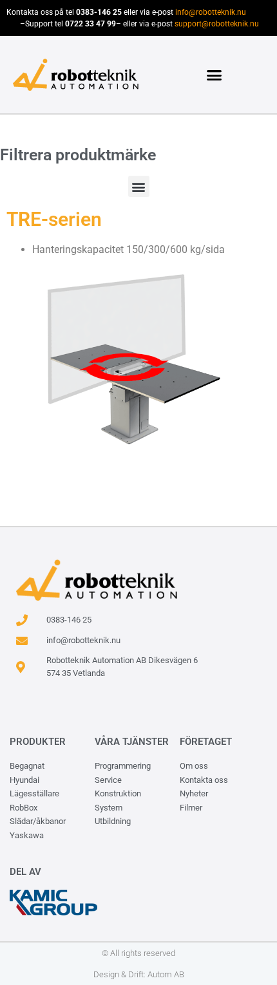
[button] (214, 74)
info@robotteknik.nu (210, 12)
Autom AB (166, 974)
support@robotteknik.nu (217, 23)
